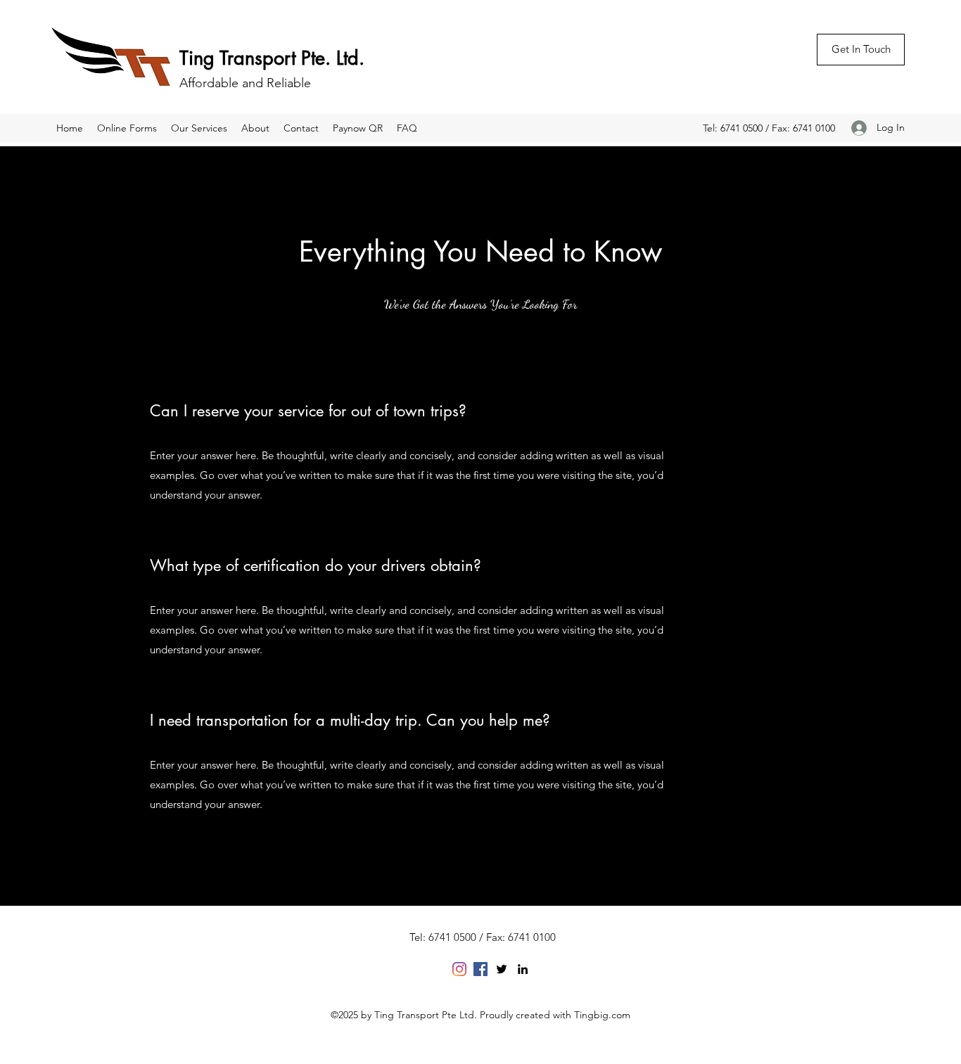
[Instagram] (459, 969)
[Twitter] (502, 969)
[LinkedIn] (523, 969)
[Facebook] (480, 969)
